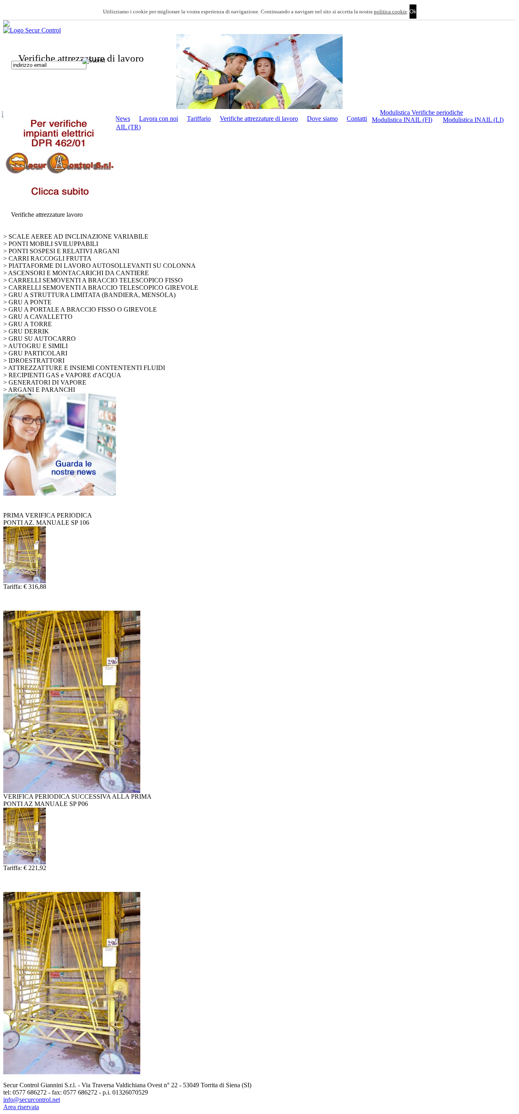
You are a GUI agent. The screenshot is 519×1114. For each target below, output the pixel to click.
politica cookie (390, 12)
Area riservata (21, 1106)
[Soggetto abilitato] (259, 71)
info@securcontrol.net (31, 1099)
